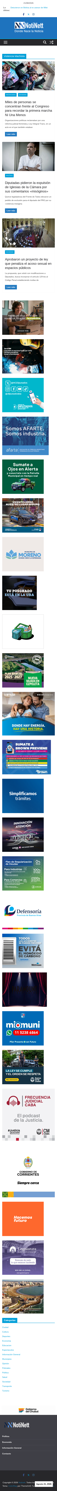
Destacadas (10, 94)
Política (9, 175)
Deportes (6, 1336)
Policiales (6, 1368)
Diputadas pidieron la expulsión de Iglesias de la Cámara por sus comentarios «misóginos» (27, 187)
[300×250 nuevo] (23, 780)
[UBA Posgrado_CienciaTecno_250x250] (19, 577)
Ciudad (5, 1327)
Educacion (6, 1345)
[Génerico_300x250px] (23, 302)
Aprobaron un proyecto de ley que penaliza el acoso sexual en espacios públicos (28, 263)
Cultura (5, 1332)
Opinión (5, 1363)
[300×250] (23, 341)
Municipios (6, 1359)
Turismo (5, 1391)
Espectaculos (8, 1350)
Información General (11, 1354)
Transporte (7, 1386)
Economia (6, 1341)
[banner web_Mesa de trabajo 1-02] (28, 1147)
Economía (7, 1442)
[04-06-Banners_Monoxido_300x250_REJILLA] (23, 935)
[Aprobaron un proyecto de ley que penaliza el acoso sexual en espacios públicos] (28, 232)
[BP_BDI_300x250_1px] (23, 616)
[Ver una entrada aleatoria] (51, 42)
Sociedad (22, 94)
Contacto (6, 1454)
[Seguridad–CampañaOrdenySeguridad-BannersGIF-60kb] (23, 1051)
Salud (4, 1377)
